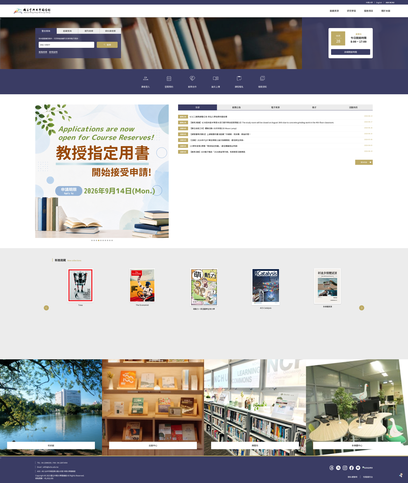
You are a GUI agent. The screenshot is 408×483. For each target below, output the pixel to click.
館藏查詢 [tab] (67, 30)
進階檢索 (43, 51)
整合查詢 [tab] (46, 30)
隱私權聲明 (352, 476)
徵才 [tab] (314, 107)
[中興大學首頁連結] (32, 10)
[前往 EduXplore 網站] (401, 475)
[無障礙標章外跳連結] (368, 468)
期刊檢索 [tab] (89, 30)
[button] (92, 240)
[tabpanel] (275, 134)
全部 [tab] (197, 107)
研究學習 (351, 10)
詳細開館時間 (350, 51)
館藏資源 (334, 10)
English (379, 2)
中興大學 (369, 2)
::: (0, 6)
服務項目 (368, 10)
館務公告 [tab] (236, 107)
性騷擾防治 (368, 476)
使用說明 (53, 51)
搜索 (107, 44)
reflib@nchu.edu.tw (50, 467)
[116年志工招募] (102, 171)
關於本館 (385, 10)
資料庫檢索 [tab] (110, 30)
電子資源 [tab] (275, 107)
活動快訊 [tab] (353, 107)
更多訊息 (364, 162)
